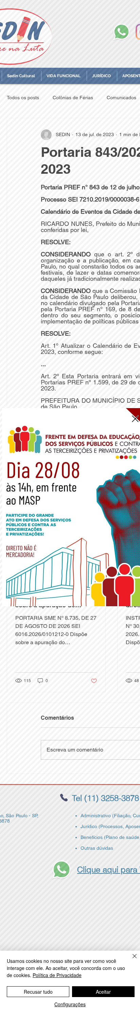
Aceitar (103, 991)
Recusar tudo (38, 991)
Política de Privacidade (57, 975)
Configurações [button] (70, 1004)
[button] (135, 418)
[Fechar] (130, 960)
